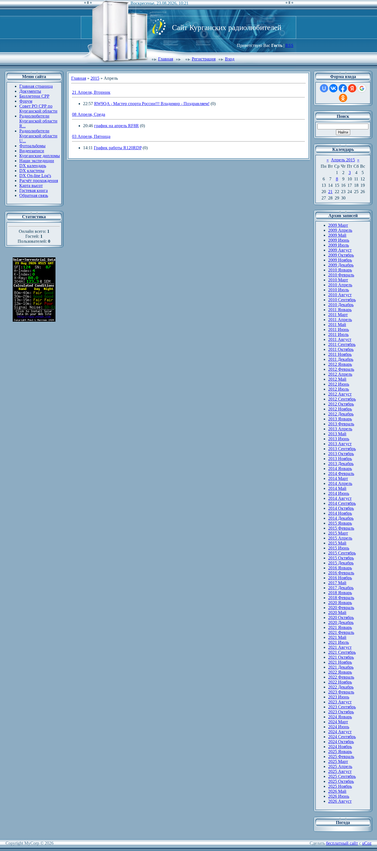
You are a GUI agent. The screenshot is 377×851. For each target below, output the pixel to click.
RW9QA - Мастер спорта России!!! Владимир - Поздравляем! (151, 103)
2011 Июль (338, 334)
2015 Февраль (341, 528)
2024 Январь (340, 716)
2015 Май (337, 543)
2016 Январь (340, 567)
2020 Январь (340, 602)
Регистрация (204, 59)
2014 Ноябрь (340, 513)
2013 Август (340, 443)
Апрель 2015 (343, 160)
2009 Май (337, 235)
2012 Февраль (341, 369)
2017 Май (337, 582)
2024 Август (340, 731)
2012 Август (340, 394)
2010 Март (338, 280)
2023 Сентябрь (342, 707)
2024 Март (338, 721)
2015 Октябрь (341, 558)
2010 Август (340, 294)
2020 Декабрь (341, 622)
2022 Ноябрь (340, 682)
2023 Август (340, 702)
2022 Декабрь (341, 687)
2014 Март (338, 478)
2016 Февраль (341, 572)
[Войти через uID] (324, 88)
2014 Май (337, 488)
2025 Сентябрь (342, 776)
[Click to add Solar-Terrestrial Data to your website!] (34, 320)
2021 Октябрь (341, 657)
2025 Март (338, 761)
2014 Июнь (338, 493)
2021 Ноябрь (340, 662)
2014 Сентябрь (342, 503)
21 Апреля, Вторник (91, 92)
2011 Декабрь (340, 359)
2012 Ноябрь (340, 409)
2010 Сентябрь (342, 299)
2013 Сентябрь (342, 448)
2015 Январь (340, 523)
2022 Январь (340, 672)
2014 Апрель (340, 483)
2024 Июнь (338, 726)
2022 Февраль (341, 677)
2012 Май (337, 379)
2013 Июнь (338, 438)
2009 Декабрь (341, 265)
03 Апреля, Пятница (91, 136)
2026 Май (337, 791)
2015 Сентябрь (342, 553)
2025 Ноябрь (340, 786)
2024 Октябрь (341, 741)
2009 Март (338, 225)
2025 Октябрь (341, 781)
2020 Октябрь (341, 617)
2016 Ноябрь (340, 577)
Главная (165, 59)
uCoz (366, 843)
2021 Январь (340, 627)
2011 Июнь (338, 329)
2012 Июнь (338, 384)
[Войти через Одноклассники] (343, 98)
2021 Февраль (341, 632)
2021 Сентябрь (342, 652)
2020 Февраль (341, 607)
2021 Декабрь (341, 667)
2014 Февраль (341, 473)
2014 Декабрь (341, 518)
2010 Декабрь (341, 304)
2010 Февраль (341, 275)
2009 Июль (338, 245)
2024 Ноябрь (340, 746)
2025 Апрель (340, 766)
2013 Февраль (341, 424)
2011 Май (337, 324)
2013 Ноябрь (340, 458)
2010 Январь (340, 270)
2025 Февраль (341, 756)
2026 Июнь (338, 796)
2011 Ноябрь (340, 354)
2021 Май (337, 637)
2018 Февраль (341, 597)
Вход (229, 59)
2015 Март (338, 533)
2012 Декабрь (341, 414)
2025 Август (340, 771)
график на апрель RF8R (116, 125)
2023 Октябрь (341, 711)
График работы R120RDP (118, 147)
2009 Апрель (340, 230)
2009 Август (340, 250)
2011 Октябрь (341, 349)
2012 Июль (338, 389)
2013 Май (337, 433)
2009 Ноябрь (340, 260)
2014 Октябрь (341, 508)
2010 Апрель (340, 284)
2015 (95, 78)
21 (330, 191)
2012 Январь (340, 364)
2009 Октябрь (341, 255)
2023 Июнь (338, 697)
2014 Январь (340, 468)
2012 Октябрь (341, 404)
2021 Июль (338, 642)
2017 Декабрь (341, 587)
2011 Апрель (340, 319)
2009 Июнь (338, 240)
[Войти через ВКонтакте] (333, 88)
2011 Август (339, 339)
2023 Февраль (341, 692)
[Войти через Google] (361, 88)
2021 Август (340, 647)
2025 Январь (340, 751)
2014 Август (340, 498)
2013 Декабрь (341, 463)
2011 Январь (340, 309)
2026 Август (340, 801)
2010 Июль (338, 289)
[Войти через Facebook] (343, 88)
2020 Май (337, 612)
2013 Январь (340, 419)
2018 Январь (340, 592)
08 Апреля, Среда (88, 114)
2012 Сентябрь (342, 399)
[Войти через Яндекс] (352, 88)
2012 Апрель (340, 374)
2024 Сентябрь (342, 736)
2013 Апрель (340, 428)
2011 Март (338, 314)
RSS (289, 45)
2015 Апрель (340, 538)
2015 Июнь (338, 548)
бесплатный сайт (342, 843)
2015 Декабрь (341, 563)
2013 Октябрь (341, 453)
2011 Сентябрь (341, 344)
